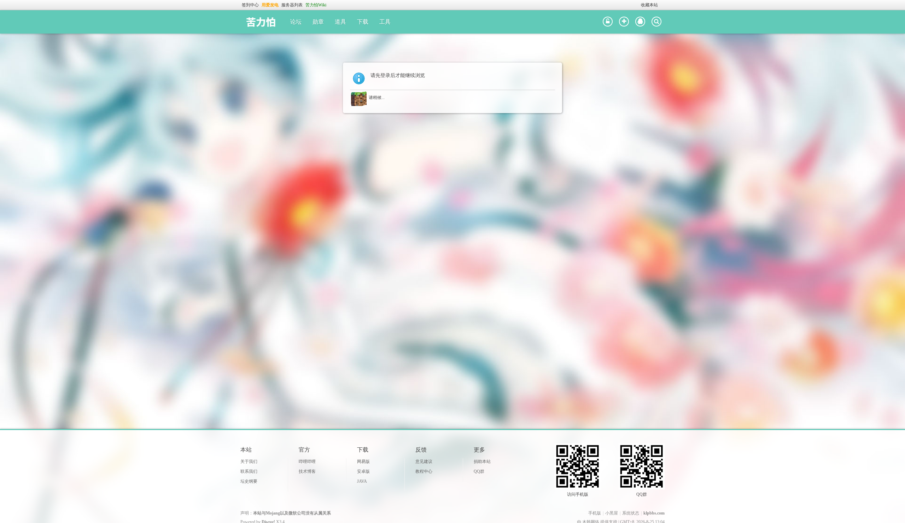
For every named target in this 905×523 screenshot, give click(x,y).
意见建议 (423, 461)
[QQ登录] (640, 22)
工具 (385, 22)
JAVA (362, 481)
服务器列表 (292, 4)
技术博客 (307, 471)
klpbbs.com (654, 513)
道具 (340, 22)
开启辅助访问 (638, 5)
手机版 (594, 513)
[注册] (624, 22)
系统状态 (630, 513)
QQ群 (479, 471)
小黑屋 (611, 513)
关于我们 (248, 461)
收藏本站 (649, 4)
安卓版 (363, 471)
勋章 (318, 22)
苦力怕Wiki (315, 4)
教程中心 (423, 471)
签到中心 (250, 4)
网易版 (363, 461)
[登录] (608, 22)
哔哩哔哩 (307, 461)
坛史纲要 (248, 481)
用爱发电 (270, 4)
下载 (362, 22)
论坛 (296, 22)
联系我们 (248, 471)
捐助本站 (482, 461)
